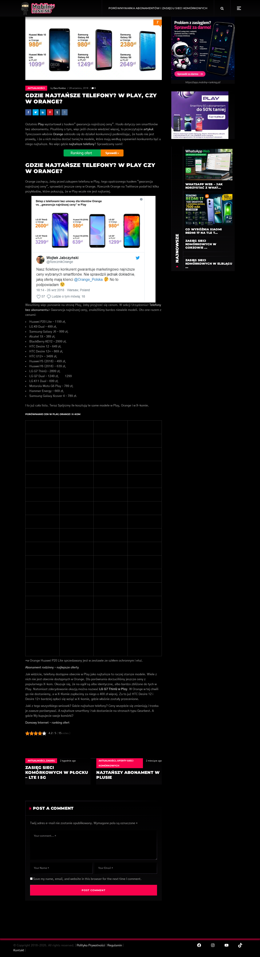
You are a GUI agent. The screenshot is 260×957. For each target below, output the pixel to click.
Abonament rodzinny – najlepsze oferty (52, 667)
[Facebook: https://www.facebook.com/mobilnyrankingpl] (199, 945)
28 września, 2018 (78, 88)
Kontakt (18, 950)
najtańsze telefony (81, 144)
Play (41, 124)
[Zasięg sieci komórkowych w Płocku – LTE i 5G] (58, 771)
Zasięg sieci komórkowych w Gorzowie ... (200, 244)
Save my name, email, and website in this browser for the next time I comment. (87, 878)
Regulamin (114, 945)
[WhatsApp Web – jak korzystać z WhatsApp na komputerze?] (208, 164)
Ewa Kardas (59, 88)
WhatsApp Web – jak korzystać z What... (204, 185)
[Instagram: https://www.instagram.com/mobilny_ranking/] (213, 945)
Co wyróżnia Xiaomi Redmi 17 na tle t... (203, 231)
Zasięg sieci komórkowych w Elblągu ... (208, 263)
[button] (239, 8)
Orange (58, 134)
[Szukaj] (222, 8)
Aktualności (36, 88)
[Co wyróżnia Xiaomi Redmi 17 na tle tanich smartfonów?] (208, 209)
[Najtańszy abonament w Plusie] (129, 771)
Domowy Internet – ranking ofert (47, 722)
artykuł (148, 129)
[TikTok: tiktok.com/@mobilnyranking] (240, 945)
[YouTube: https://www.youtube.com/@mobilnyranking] (226, 945)
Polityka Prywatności (91, 945)
